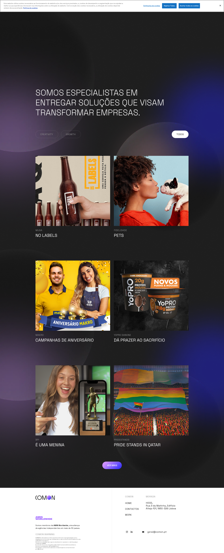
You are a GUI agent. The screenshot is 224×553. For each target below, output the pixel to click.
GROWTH (71, 134)
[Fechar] (220, 5)
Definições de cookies (151, 6)
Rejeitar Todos (169, 6)
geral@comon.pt (39, 549)
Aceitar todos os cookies (189, 6)
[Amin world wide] (58, 518)
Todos (180, 134)
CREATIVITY (46, 134)
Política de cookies (30, 8)
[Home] (73, 497)
